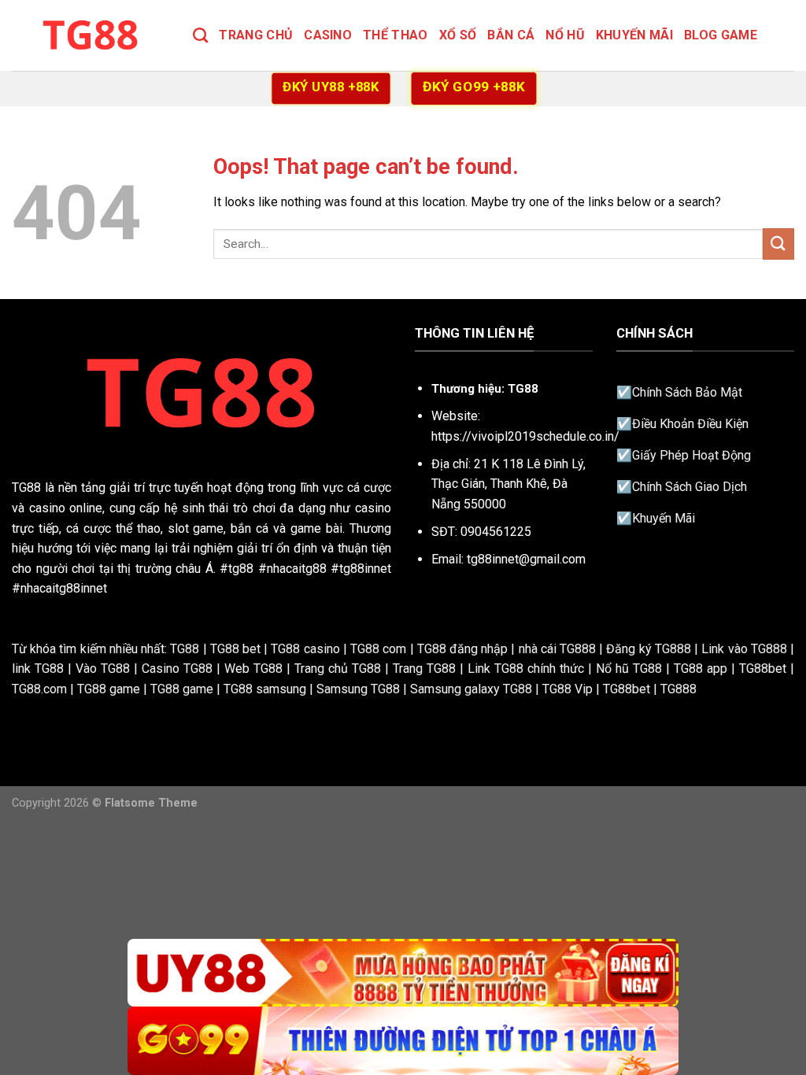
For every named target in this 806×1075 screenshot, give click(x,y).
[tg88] (90, 35)
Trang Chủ (256, 35)
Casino (328, 35)
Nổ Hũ (565, 35)
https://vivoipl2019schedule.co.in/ (525, 436)
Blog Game (720, 35)
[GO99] (403, 1041)
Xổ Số (458, 35)
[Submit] (778, 243)
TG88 (26, 487)
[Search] (200, 35)
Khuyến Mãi (634, 35)
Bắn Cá (510, 35)
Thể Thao (395, 35)
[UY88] (403, 973)
